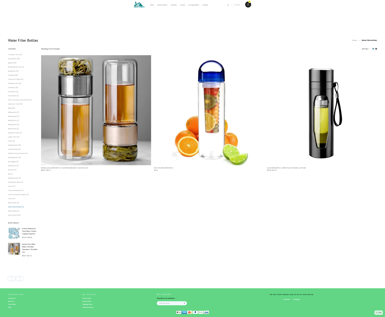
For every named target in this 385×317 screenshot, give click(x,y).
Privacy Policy (86, 298)
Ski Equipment (14, 157)
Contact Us (11, 298)
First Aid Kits (13, 96)
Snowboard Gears (15, 182)
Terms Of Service (87, 307)
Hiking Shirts (13, 120)
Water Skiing (13, 211)
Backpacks (13, 71)
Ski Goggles (13, 162)
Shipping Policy (87, 304)
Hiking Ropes (13, 116)
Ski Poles (12, 170)
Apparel (12, 63)
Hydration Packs (15, 133)
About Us (11, 301)
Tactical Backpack (16, 190)
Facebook (286, 299)
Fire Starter (13, 92)
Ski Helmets (13, 166)
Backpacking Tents (16, 67)
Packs (11, 141)
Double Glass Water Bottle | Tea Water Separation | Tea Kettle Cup (64, 168)
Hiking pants (13, 112)
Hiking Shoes (13, 125)
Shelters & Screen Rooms (18, 153)
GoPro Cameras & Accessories (20, 100)
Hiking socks (13, 129)
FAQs (9, 307)
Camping (13, 75)
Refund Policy (86, 301)
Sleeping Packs (14, 178)
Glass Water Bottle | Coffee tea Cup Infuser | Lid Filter (286, 168)
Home (354, 40)
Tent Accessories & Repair (18, 195)
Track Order (12, 304)
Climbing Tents (14, 83)
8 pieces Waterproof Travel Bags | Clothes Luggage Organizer (29, 231)
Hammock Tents (15, 104)
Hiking (11, 108)
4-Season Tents (15, 55)
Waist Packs (13, 203)
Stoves (11, 186)
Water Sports (14, 215)
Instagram (296, 299)
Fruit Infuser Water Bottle (163, 168)
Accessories (14, 59)
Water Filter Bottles (16, 207)
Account (237, 5)
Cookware (13, 88)
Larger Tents (13, 137)
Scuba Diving (14, 149)
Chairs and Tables (15, 79)
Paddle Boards (14, 145)
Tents (11, 199)
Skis (10, 174)
